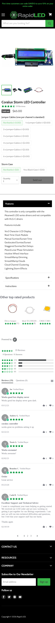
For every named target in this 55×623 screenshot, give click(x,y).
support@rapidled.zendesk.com (16, 552)
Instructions (10, 286)
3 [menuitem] (30, 536)
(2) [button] (15, 363)
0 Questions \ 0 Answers (12, 354)
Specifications (12, 277)
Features (9, 203)
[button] (43, 405)
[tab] (7, 381)
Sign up (44, 581)
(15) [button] (15, 360)
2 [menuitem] (27, 536)
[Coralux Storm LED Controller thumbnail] (6, 90)
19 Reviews (20, 106)
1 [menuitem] (24, 536)
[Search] (49, 23)
